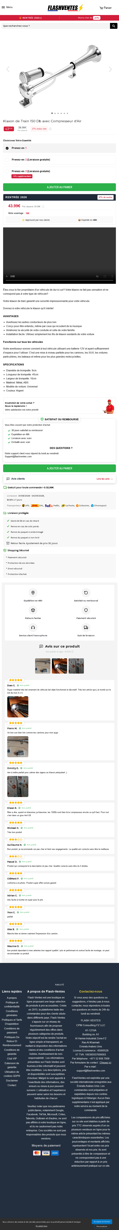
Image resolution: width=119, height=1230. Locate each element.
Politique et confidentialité (12, 1004)
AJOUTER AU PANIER (59, 187)
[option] (60, 71)
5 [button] (65, 114)
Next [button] (113, 69)
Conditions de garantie (12, 1052)
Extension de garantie (12, 1065)
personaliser (102, 1226)
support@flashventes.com (91, 1070)
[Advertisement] (59, 975)
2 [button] (56, 114)
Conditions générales (12, 1013)
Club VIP (12, 1058)
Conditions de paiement (12, 1030)
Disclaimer (12, 1080)
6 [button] (68, 114)
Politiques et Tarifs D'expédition (12, 1022)
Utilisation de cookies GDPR (12, 1074)
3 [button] (59, 114)
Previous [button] (6, 69)
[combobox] (56, 26)
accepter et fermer (102, 1222)
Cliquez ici (105, 1062)
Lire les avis (103, 478)
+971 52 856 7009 (99, 1058)
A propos (12, 998)
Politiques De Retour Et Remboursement (12, 1041)
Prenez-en (19, 148)
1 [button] (52, 114)
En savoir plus (41, 1226)
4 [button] (62, 114)
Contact (12, 1085)
